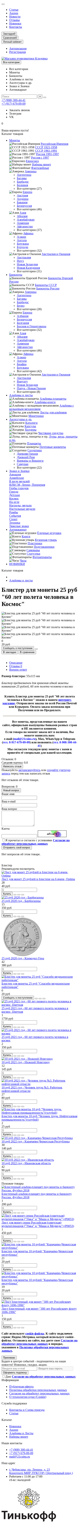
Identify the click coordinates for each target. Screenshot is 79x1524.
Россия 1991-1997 (47, 154)
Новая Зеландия (27, 264)
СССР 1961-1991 (46, 150)
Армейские (16, 477)
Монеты (14, 140)
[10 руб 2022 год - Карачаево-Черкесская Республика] (37, 1138)
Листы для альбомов (53, 412)
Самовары (33, 550)
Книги (26, 536)
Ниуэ (20, 261)
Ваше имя (8, 794)
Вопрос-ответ (18, 669)
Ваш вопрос (9, 809)
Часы (23, 560)
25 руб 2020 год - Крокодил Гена (23, 958)
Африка (28, 233)
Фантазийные (40, 168)
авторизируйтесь (29, 770)
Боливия (22, 185)
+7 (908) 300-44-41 (14, 100)
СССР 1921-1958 (46, 147)
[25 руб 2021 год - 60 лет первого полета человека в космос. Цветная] (39, 1004)
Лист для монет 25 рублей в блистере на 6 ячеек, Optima (38, 879)
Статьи (13, 9)
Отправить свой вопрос (16, 847)
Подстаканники (44, 546)
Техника (14, 522)
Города (13, 491)
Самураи (22, 464)
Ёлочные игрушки (49, 533)
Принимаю (9, 1357)
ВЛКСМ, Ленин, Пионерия (27, 484)
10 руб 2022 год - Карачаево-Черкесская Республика (36, 1141)
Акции (13, 13)
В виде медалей (19, 481)
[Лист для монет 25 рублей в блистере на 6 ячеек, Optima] (39, 875)
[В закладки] (18, 894)
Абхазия (22, 216)
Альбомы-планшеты (53, 398)
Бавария (22, 202)
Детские (14, 495)
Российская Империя (54, 143)
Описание (15, 662)
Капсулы (30, 426)
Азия (23, 212)
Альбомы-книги (45, 402)
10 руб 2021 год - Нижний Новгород (25, 1062)
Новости (15, 16)
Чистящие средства (50, 433)
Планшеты (34, 443)
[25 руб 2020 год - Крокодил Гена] (23, 954)
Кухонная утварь (46, 539)
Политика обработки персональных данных (38, 1390)
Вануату (22, 381)
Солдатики (34, 450)
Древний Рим (26, 457)
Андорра (22, 199)
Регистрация (17, 52)
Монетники (36, 415)
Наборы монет (41, 164)
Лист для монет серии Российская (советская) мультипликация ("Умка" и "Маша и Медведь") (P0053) (38, 1224)
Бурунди (22, 247)
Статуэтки (33, 553)
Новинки (15, 23)
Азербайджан (26, 219)
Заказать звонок (19, 110)
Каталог (7, 1419)
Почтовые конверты (53, 446)
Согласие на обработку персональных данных (39, 1393)
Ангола (22, 240)
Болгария (23, 323)
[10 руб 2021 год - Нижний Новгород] (27, 1058)
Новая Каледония (28, 267)
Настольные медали (22, 508)
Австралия (24, 257)
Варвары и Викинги (30, 460)
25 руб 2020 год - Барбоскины (21, 901)
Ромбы (13, 512)
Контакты (15, 27)
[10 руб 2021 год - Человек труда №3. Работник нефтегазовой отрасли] (39, 1084)
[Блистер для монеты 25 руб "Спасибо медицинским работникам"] (39, 980)
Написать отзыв (12, 766)
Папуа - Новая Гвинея (31, 388)
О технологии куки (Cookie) (27, 1396)
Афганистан (25, 226)
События (15, 515)
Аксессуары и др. (20, 419)
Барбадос (23, 181)
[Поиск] (44, 97)
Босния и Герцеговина (31, 326)
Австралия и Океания (56, 254)
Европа (27, 192)
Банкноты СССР (46, 285)
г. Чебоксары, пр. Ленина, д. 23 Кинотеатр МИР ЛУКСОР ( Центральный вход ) (41, 1471)
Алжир (21, 236)
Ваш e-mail (9, 801)
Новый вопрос (11, 790)
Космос (14, 498)
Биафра (21, 364)
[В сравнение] (22, 894)
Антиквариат (18, 529)
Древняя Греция (27, 453)
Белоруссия (24, 205)
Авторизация (17, 48)
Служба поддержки (14, 1403)
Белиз (20, 305)
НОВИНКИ (17, 564)
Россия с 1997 (40, 157)
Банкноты (15, 274)
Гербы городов (19, 488)
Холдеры (30, 429)
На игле (14, 502)
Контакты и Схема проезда (26, 1409)
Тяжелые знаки (19, 526)
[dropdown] (3, 4)
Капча (6, 828)
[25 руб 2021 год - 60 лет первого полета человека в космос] (39, 1033)
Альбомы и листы (21, 395)
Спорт (13, 519)
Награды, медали (20, 505)
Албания (22, 316)
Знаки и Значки (19, 471)
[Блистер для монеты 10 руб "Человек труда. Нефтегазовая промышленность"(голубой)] (39, 1112)
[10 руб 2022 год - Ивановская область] (28, 1159)
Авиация (15, 474)
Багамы (22, 178)
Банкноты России (47, 288)
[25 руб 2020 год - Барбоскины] (23, 897)
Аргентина (24, 174)
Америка (30, 171)
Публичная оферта (21, 1386)
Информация (10, 1380)
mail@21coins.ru (19, 1456)
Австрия (22, 195)
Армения (23, 223)
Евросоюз (32, 161)
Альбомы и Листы (21, 1433)
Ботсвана (23, 243)
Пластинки (35, 543)
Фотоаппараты (42, 557)
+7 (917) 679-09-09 (14, 103)
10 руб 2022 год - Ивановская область (26, 1163)
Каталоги (31, 422)
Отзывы (14, 20)
